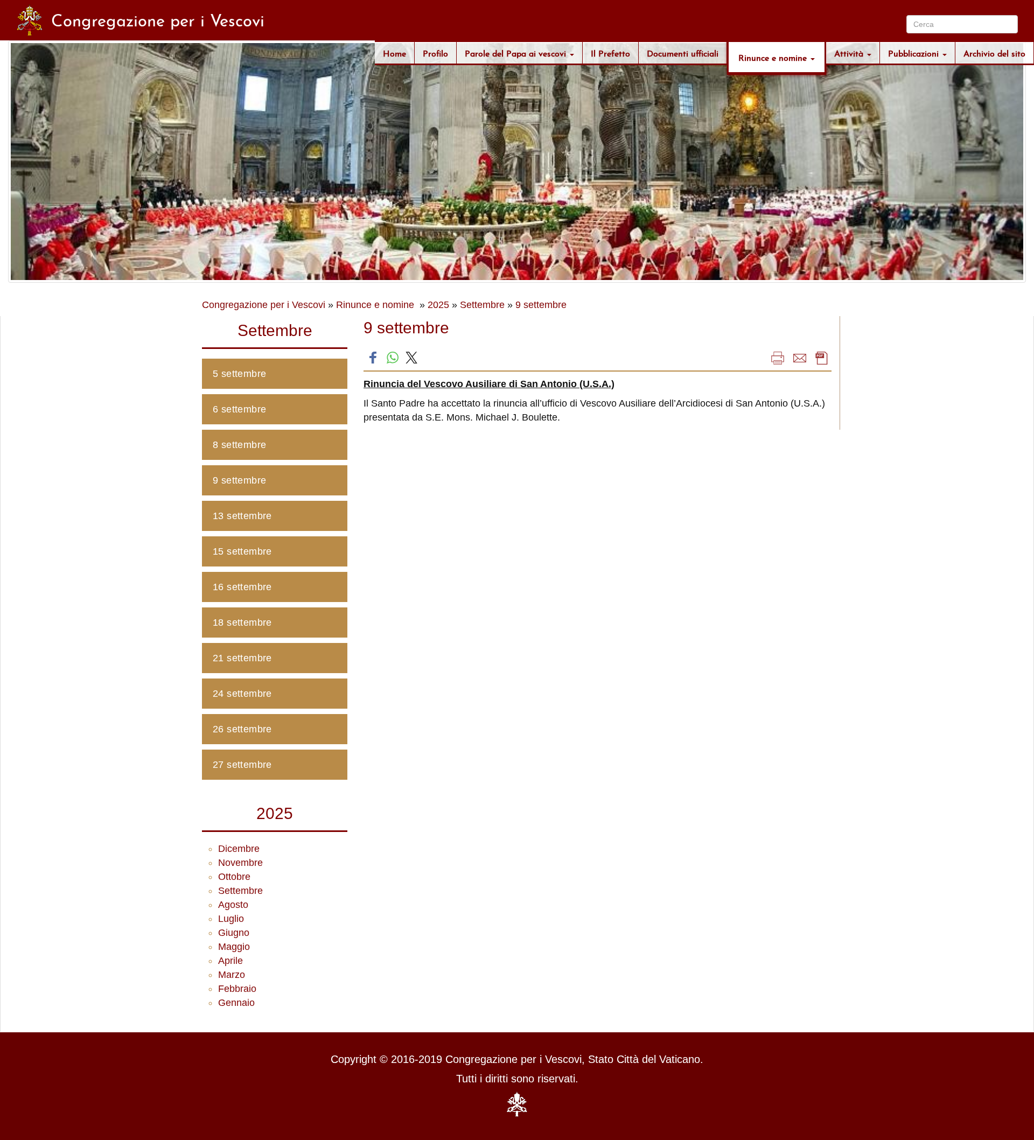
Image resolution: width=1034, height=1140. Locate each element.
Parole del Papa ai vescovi (517, 52)
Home (394, 52)
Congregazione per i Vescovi (263, 304)
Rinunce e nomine (773, 57)
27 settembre (242, 764)
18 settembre (242, 622)
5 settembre (239, 373)
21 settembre (242, 658)
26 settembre (242, 729)
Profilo (435, 52)
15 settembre (242, 551)
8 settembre (239, 444)
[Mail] (799, 357)
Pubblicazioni (914, 52)
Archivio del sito (994, 52)
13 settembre (242, 515)
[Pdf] (822, 357)
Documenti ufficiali (682, 52)
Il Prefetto (610, 52)
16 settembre (242, 587)
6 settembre (239, 409)
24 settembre (242, 693)
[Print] (777, 357)
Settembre (482, 304)
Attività (850, 52)
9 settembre (541, 304)
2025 (438, 304)
